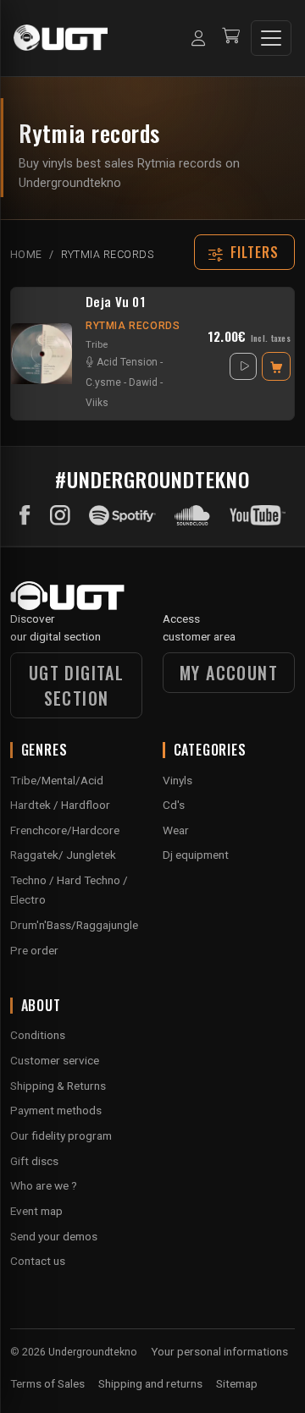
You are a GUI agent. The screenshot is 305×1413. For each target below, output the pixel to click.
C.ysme (103, 382)
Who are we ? (43, 1185)
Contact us (37, 1260)
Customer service (54, 1060)
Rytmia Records (133, 326)
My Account (229, 672)
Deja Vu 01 (115, 302)
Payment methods (56, 1110)
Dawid (143, 382)
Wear (176, 830)
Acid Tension (127, 362)
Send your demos (53, 1236)
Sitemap (237, 1383)
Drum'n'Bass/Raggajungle (74, 925)
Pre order (34, 950)
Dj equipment (196, 854)
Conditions (37, 1035)
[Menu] (271, 38)
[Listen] (243, 366)
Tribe (97, 344)
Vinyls (177, 780)
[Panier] (231, 38)
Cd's (174, 804)
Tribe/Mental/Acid (56, 780)
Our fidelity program (61, 1135)
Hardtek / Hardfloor (60, 804)
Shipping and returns (150, 1383)
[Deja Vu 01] (41, 353)
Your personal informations (219, 1351)
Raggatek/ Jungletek (63, 854)
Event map (36, 1211)
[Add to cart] (276, 366)
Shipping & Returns (58, 1085)
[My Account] (198, 38)
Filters (255, 252)
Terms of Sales (47, 1383)
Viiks (97, 403)
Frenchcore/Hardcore (64, 830)
